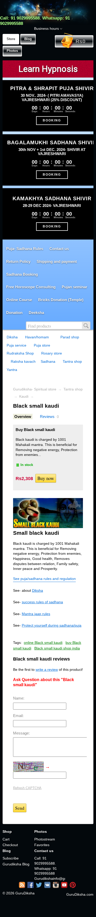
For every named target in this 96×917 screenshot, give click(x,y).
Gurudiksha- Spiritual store (34, 389)
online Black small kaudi (43, 643)
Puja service (16, 345)
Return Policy (18, 261)
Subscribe (11, 858)
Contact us (59, 248)
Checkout (10, 845)
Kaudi (23, 396)
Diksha (12, 337)
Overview (22, 416)
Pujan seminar (74, 287)
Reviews (47, 416)
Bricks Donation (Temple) (60, 300)
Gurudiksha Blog (16, 864)
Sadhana (48, 361)
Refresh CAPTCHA (27, 788)
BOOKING (52, 120)
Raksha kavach (23, 361)
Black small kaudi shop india (57, 648)
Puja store (42, 345)
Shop (7, 831)
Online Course (19, 300)
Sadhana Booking (22, 274)
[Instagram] (56, 887)
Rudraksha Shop (20, 353)
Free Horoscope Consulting (31, 287)
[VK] (48, 887)
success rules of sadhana (42, 602)
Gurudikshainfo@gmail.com (49, 878)
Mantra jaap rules (36, 614)
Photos (12, 51)
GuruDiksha (25, 893)
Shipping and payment (57, 261)
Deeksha (36, 312)
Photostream (44, 839)
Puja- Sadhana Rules (24, 248)
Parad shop (69, 337)
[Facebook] (31, 887)
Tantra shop (72, 361)
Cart (6, 839)
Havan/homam (37, 337)
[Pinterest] (73, 887)
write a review (47, 669)
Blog (28, 39)
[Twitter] (39, 887)
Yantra (12, 370)
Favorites (41, 845)
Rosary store (51, 353)
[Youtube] (65, 887)
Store (11, 39)
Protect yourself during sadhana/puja (51, 625)
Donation (14, 312)
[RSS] (22, 887)
